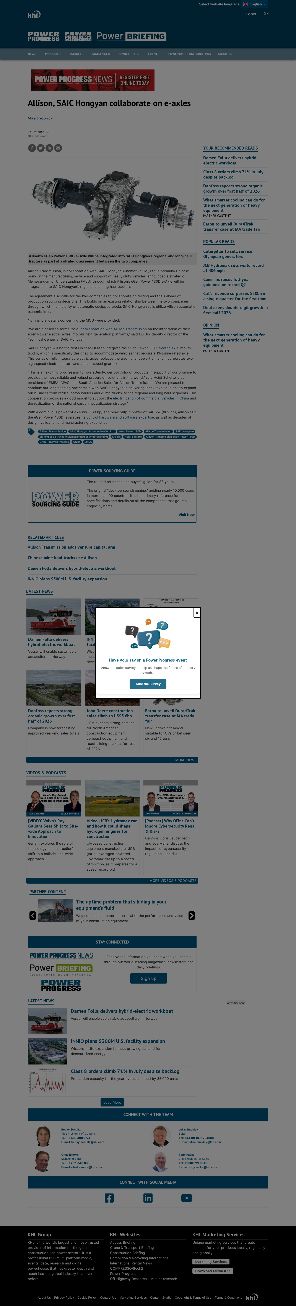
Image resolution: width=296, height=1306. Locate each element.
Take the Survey (148, 684)
